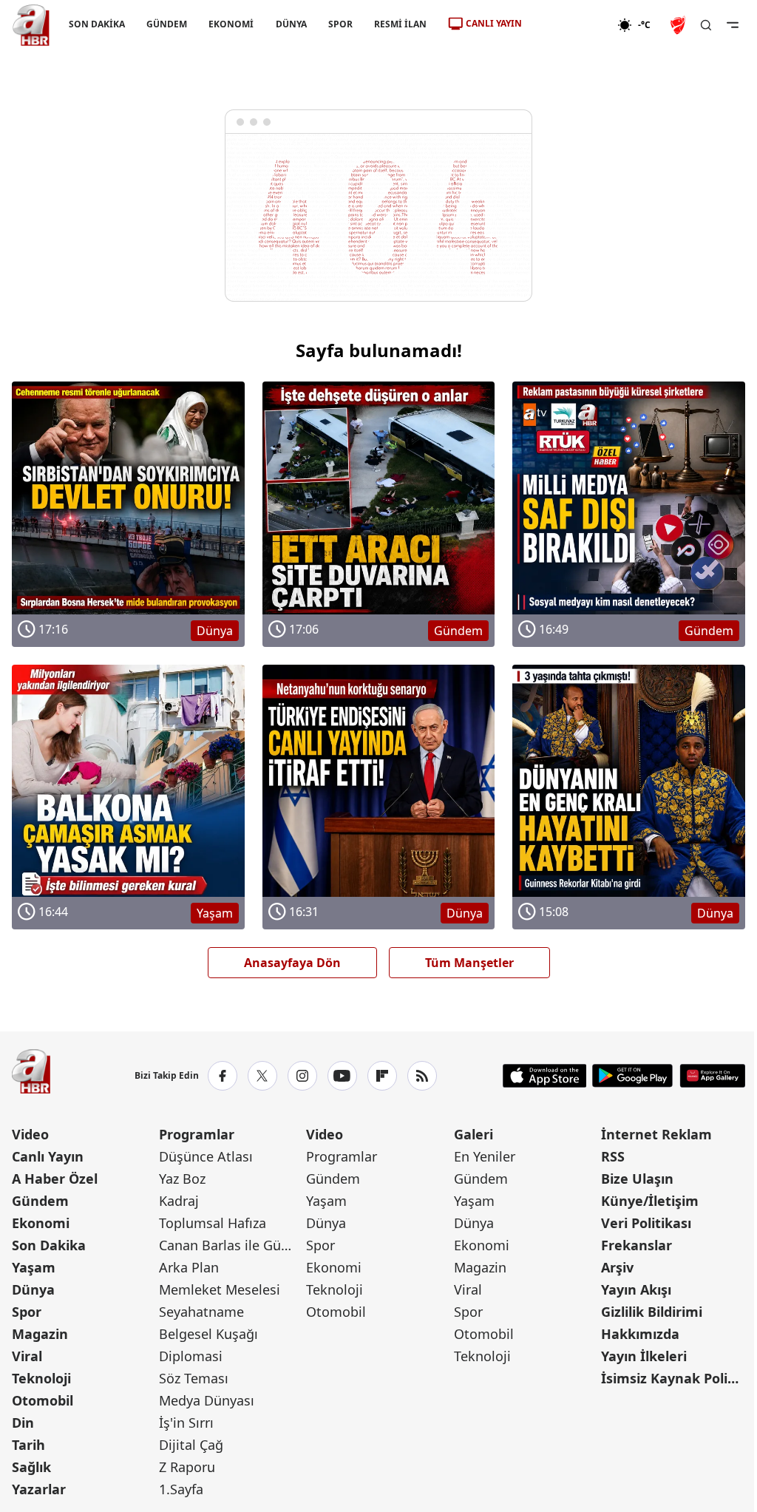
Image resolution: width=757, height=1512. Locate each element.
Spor (26, 1312)
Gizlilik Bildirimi (651, 1312)
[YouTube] (342, 1076)
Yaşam (33, 1267)
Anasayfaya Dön (292, 963)
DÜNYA (291, 24)
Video (30, 1134)
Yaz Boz (182, 1178)
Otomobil (42, 1400)
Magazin (40, 1334)
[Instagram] (302, 1076)
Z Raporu (187, 1467)
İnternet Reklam (656, 1134)
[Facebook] (222, 1076)
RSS (613, 1156)
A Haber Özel (55, 1178)
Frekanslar (636, 1245)
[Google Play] (632, 1076)
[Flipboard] (382, 1076)
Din (23, 1422)
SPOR (340, 24)
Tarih (28, 1445)
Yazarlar (39, 1489)
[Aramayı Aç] (706, 25)
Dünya (33, 1289)
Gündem (40, 1201)
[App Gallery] (712, 1076)
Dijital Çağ (191, 1445)
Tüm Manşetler (469, 963)
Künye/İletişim (650, 1201)
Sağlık (31, 1467)
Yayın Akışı (636, 1289)
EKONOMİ (231, 24)
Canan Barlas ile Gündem (231, 1245)
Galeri (473, 1134)
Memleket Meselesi (219, 1289)
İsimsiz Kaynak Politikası (673, 1378)
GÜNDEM (166, 24)
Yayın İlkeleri (644, 1356)
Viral (27, 1356)
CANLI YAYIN (494, 23)
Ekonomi (40, 1223)
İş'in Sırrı (186, 1422)
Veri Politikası (646, 1223)
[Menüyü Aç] (732, 25)
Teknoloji (41, 1378)
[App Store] (545, 1076)
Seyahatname (201, 1312)
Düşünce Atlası (206, 1156)
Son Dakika (49, 1245)
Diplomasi (191, 1356)
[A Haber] (31, 25)
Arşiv (617, 1267)
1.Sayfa (181, 1489)
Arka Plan (189, 1267)
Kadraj (179, 1201)
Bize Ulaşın (637, 1178)
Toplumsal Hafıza (212, 1223)
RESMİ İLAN (400, 24)
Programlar (196, 1134)
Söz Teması (193, 1378)
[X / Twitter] (262, 1076)
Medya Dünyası (206, 1400)
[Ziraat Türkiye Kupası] (679, 25)
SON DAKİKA (97, 24)
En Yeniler (484, 1156)
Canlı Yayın (48, 1156)
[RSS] (422, 1076)
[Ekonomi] (569, 25)
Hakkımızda (640, 1334)
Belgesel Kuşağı (208, 1334)
